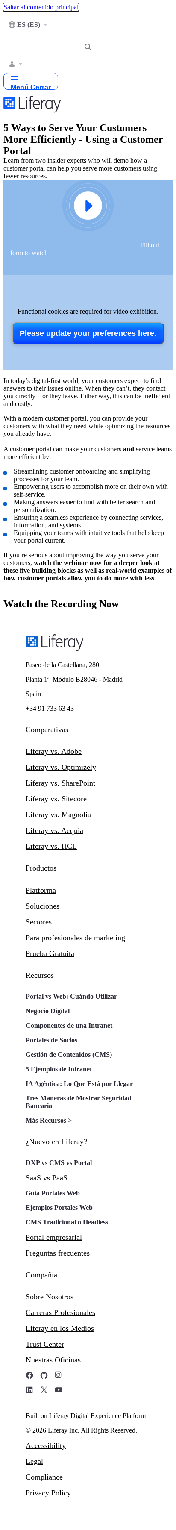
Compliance (44, 1477)
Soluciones (42, 906)
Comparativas (47, 729)
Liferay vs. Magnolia (58, 814)
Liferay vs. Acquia (54, 830)
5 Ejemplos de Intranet (59, 1069)
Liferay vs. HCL (51, 846)
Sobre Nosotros (49, 1296)
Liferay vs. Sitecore (56, 798)
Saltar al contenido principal (41, 7)
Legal (34, 1461)
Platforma (41, 890)
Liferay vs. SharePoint (60, 783)
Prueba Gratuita (50, 953)
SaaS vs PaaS (46, 1178)
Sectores (39, 922)
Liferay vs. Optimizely (61, 767)
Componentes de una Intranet (69, 1025)
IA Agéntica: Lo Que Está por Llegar (79, 1083)
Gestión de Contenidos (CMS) (69, 1054)
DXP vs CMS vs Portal (59, 1162)
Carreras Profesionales (60, 1312)
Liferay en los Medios (60, 1328)
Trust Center (45, 1344)
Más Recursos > (49, 1120)
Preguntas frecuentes (58, 1253)
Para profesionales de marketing (75, 937)
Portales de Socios (51, 1040)
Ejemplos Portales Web (59, 1207)
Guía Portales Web (53, 1193)
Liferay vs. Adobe (54, 751)
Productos (41, 868)
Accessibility (46, 1445)
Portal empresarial (54, 1237)
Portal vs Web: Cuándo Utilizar (71, 996)
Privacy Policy (48, 1493)
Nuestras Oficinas (53, 1360)
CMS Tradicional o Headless (67, 1222)
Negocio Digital (48, 1011)
